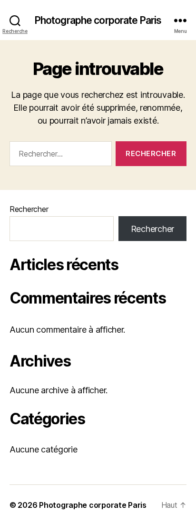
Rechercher (29, 209)
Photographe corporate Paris (98, 20)
